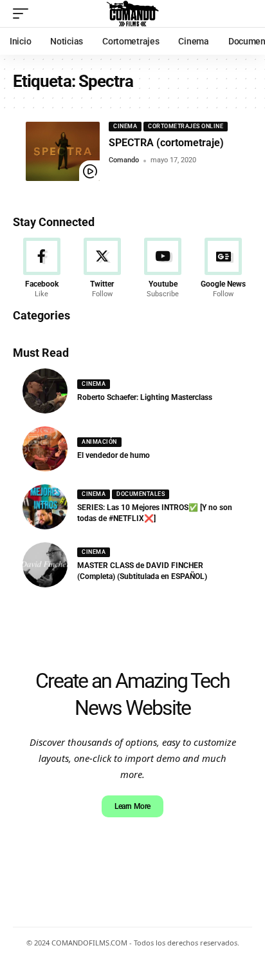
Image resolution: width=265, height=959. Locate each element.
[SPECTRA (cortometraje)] (63, 151)
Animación (99, 442)
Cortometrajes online (185, 126)
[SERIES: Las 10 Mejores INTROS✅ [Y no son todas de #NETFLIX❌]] (45, 506)
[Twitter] (102, 269)
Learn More (132, 806)
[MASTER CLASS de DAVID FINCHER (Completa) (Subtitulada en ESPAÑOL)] (45, 564)
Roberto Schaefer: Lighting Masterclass (144, 397)
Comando (124, 160)
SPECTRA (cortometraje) (166, 143)
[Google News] (223, 269)
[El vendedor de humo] (45, 448)
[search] (242, 13)
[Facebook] (41, 269)
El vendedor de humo (113, 455)
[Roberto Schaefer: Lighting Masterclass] (45, 390)
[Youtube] (163, 269)
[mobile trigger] (24, 13)
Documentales (140, 494)
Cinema (125, 126)
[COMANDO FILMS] (132, 13)
